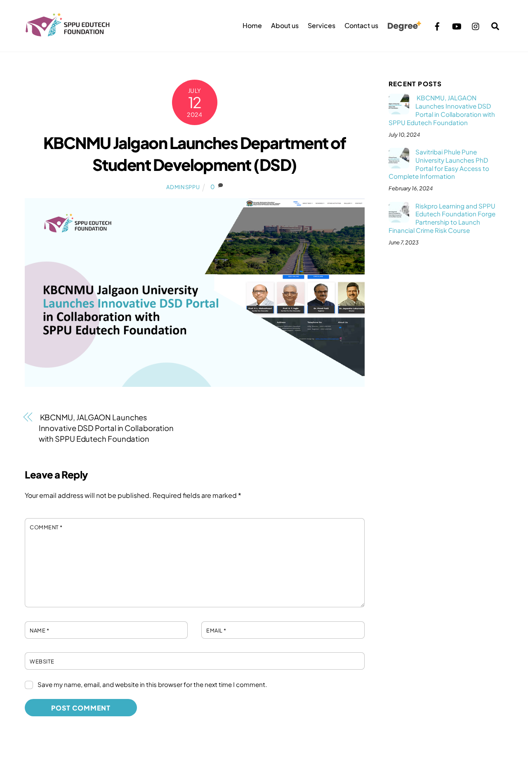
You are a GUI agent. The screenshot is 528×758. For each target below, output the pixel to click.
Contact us (361, 25)
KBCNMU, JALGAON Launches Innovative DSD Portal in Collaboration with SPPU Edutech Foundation (106, 428)
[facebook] (437, 25)
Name (39, 630)
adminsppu (183, 187)
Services (321, 25)
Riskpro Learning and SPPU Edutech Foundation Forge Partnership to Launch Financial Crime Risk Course (442, 218)
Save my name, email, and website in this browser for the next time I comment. (152, 684)
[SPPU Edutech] (68, 33)
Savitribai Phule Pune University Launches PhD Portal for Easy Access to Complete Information (439, 164)
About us (285, 25)
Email (216, 630)
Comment (46, 527)
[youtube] (456, 25)
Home (252, 25)
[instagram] (476, 25)
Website (42, 661)
